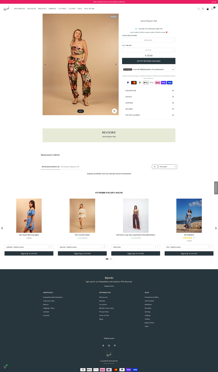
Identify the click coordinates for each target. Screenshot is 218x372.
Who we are (103, 297)
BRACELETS (42, 9)
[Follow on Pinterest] (114, 345)
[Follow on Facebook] (103, 345)
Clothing (147, 315)
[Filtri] (155, 166)
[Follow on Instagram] (109, 345)
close (5, 2)
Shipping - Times (48, 308)
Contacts (46, 312)
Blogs (101, 319)
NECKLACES (31, 9)
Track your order (49, 301)
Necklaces (148, 304)
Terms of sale (104, 315)
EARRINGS (52, 9)
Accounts (46, 315)
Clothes (147, 319)
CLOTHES (72, 9)
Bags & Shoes (149, 323)
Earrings (147, 312)
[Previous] (47, 64)
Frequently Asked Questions (53, 297)
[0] (212, 9)
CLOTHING (62, 9)
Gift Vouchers (149, 301)
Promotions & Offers (152, 297)
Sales (147, 326)
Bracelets (148, 308)
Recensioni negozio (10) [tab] (70, 167)
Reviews (102, 301)
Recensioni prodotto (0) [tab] (50, 167)
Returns (46, 304)
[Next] (114, 64)
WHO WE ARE (89, 9)
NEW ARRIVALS (19, 9)
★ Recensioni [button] (216, 188)
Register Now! (109, 286)
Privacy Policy (104, 312)
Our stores (103, 304)
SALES (80, 9)
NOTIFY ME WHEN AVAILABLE (148, 61)
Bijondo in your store (106, 308)
